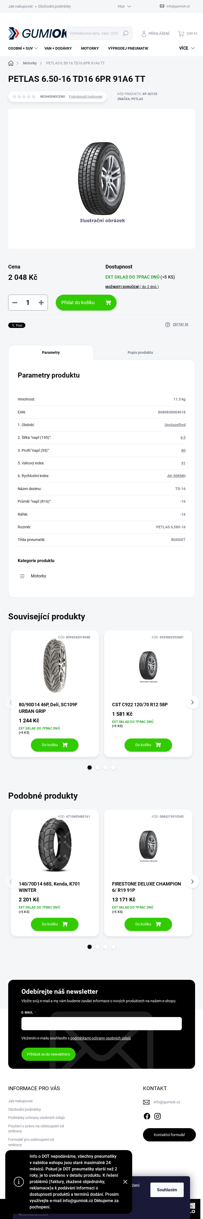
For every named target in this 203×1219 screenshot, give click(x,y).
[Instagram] (158, 1115)
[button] (90, 767)
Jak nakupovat (20, 6)
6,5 (183, 437)
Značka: (130, 99)
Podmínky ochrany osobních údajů (36, 1118)
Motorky (38, 575)
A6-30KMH (176, 476)
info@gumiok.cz (167, 1102)
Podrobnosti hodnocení (86, 96)
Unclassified (175, 425)
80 (183, 450)
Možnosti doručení (132, 287)
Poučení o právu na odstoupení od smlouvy (36, 1128)
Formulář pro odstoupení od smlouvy (31, 1142)
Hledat (125, 33)
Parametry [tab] (51, 352)
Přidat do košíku (78, 302)
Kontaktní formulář (169, 1135)
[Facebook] (147, 1115)
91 (183, 463)
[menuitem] (23, 48)
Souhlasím (167, 1189)
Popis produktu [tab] (140, 352)
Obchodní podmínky (54, 6)
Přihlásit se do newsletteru (48, 1054)
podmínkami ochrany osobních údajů (100, 1038)
